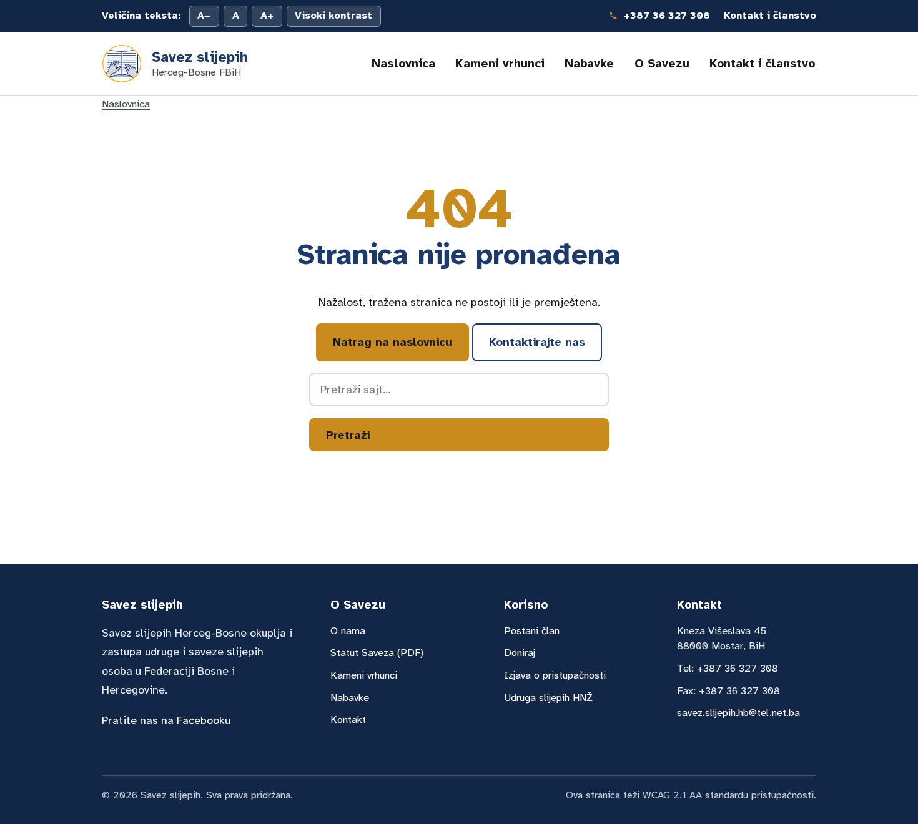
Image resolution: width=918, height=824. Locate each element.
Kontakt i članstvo (770, 15)
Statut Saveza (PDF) (376, 652)
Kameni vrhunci (500, 63)
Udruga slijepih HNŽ (548, 697)
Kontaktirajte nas (537, 342)
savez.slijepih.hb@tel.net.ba (738, 712)
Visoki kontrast (333, 15)
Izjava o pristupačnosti (555, 675)
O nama (347, 630)
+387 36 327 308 (665, 15)
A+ (267, 15)
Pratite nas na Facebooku (166, 720)
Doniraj (519, 652)
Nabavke (589, 63)
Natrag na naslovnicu (392, 342)
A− (203, 15)
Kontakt (348, 719)
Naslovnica (403, 63)
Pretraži (348, 435)
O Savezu (661, 63)
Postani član (532, 630)
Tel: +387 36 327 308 (727, 668)
